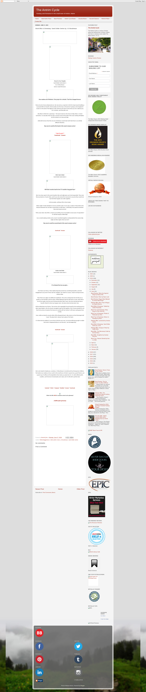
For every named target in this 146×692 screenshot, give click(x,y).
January (93, 349)
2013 (91, 363)
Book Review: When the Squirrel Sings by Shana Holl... (99, 294)
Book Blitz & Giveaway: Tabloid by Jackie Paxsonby (100, 307)
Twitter (52, 388)
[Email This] (66, 437)
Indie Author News (46, 18)
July (92, 289)
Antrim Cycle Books (70, 18)
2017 (91, 354)
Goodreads (57, 135)
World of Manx (105, 18)
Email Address (93, 73)
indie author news (55, 440)
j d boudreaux (64, 440)
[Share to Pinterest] (73, 437)
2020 (91, 276)
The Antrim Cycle (47, 10)
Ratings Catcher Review (94, 58)
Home (37, 18)
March (93, 345)
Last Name (92, 83)
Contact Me (38, 21)
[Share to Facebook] (71, 437)
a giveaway (60, 400)
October (93, 282)
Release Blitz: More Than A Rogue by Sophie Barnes (100, 303)
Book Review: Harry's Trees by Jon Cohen (102, 370)
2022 (91, 274)
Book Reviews (58, 18)
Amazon (63, 135)
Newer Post (39, 489)
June (92, 291)
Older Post (80, 489)
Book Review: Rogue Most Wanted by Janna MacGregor (100, 299)
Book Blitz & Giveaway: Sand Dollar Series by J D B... (100, 325)
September (94, 284)
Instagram (57, 388)
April (92, 342)
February (94, 347)
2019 (91, 278)
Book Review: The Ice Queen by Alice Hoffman (101, 382)
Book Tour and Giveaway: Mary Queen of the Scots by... (99, 310)
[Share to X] (69, 437)
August (93, 287)
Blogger (83, 685)
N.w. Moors (103, 615)
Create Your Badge (104, 619)
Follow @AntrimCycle (94, 234)
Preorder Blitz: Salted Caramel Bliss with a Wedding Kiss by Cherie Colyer (101, 418)
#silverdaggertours (45, 440)
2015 (91, 358)
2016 (91, 356)
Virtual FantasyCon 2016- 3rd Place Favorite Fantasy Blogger (102, 406)
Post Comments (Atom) (49, 492)
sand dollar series (73, 440)
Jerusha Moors (82, 18)
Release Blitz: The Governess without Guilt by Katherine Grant (102, 394)
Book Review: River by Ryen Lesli (100, 297)
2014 (91, 361)
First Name (92, 78)
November (94, 280)
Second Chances (94, 18)
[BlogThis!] (68, 437)
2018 (91, 352)
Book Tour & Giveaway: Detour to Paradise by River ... (100, 317)
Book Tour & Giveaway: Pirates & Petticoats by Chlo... (100, 314)
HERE (55, 395)
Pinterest (90, 250)
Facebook (47, 388)
